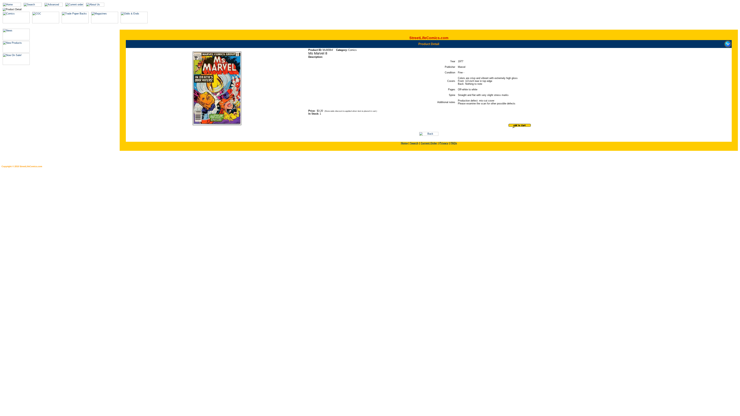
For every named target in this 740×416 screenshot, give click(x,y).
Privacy (443, 143)
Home (404, 143)
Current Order (429, 143)
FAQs (454, 143)
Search (414, 143)
